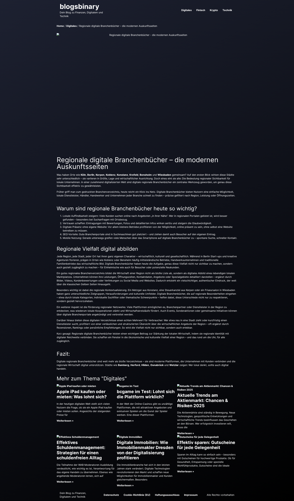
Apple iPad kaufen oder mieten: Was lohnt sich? (82, 394)
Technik (227, 10)
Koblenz (110, 174)
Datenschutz (111, 494)
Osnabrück (157, 365)
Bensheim (146, 174)
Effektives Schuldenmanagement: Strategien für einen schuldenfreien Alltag (81, 450)
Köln (83, 174)
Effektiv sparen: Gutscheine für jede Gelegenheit (206, 445)
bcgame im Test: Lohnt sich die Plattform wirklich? (146, 394)
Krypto (214, 10)
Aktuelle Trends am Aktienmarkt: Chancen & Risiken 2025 (202, 400)
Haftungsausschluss (167, 494)
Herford (135, 365)
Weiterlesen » (65, 420)
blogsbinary (79, 6)
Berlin (90, 174)
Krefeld (133, 174)
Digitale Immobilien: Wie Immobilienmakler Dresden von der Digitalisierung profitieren (145, 450)
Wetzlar (174, 365)
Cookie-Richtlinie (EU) (137, 494)
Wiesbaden (164, 174)
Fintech (200, 10)
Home (60, 25)
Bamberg (123, 365)
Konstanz (122, 174)
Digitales (186, 10)
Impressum (191, 494)
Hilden (145, 365)
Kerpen (100, 174)
